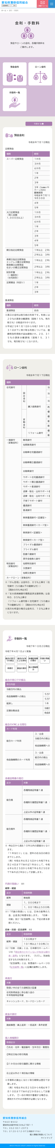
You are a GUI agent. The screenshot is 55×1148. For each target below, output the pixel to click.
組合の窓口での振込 (10, 660)
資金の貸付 (21, 668)
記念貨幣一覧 (17, 967)
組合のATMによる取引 (21, 660)
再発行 (10, 668)
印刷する (38, 124)
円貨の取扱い (45, 660)
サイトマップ (46, 1138)
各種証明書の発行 (33, 660)
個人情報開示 (33, 668)
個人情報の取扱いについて (41, 1135)
